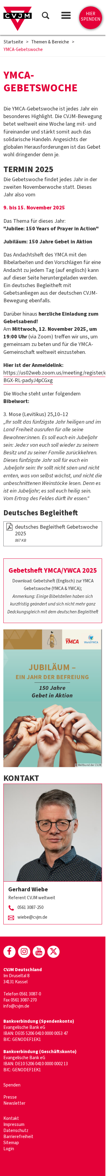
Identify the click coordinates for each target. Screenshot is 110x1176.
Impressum (13, 1124)
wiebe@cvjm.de (32, 917)
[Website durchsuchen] (45, 16)
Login (8, 1149)
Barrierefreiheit (18, 1137)
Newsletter (14, 1103)
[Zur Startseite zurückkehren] (17, 19)
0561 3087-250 (30, 907)
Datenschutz (15, 1130)
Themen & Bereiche (50, 42)
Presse (10, 1097)
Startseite (13, 42)
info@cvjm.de (16, 1006)
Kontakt (11, 1118)
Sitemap (11, 1143)
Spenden (11, 1085)
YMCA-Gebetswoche (23, 50)
